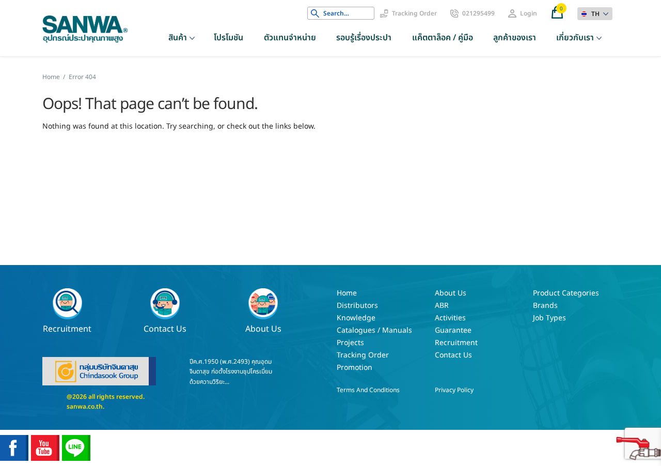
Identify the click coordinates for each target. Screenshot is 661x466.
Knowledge (356, 318)
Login (528, 13)
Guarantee (453, 330)
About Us (263, 328)
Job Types (549, 318)
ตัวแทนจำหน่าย (290, 38)
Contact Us (165, 328)
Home (51, 77)
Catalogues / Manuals (374, 330)
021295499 (478, 13)
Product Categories (566, 293)
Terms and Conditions (368, 390)
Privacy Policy (454, 390)
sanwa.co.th (85, 406)
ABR (442, 305)
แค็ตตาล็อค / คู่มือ (442, 38)
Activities (450, 318)
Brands (545, 305)
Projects (350, 342)
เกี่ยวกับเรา (575, 38)
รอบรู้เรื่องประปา (363, 38)
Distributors (357, 305)
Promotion (354, 367)
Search (315, 13)
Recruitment (67, 328)
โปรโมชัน (228, 38)
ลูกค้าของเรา (514, 38)
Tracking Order (414, 13)
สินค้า (177, 38)
